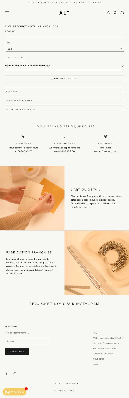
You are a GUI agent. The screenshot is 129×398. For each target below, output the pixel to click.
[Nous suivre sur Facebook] (6, 373)
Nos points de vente (103, 353)
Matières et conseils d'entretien (108, 337)
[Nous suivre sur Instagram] (14, 373)
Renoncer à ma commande (106, 343)
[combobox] (65, 48)
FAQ (95, 332)
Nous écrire (98, 358)
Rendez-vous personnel (104, 348)
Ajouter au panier (64, 78)
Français (69, 383)
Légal (95, 364)
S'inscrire (17, 351)
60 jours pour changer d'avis (85, 3)
